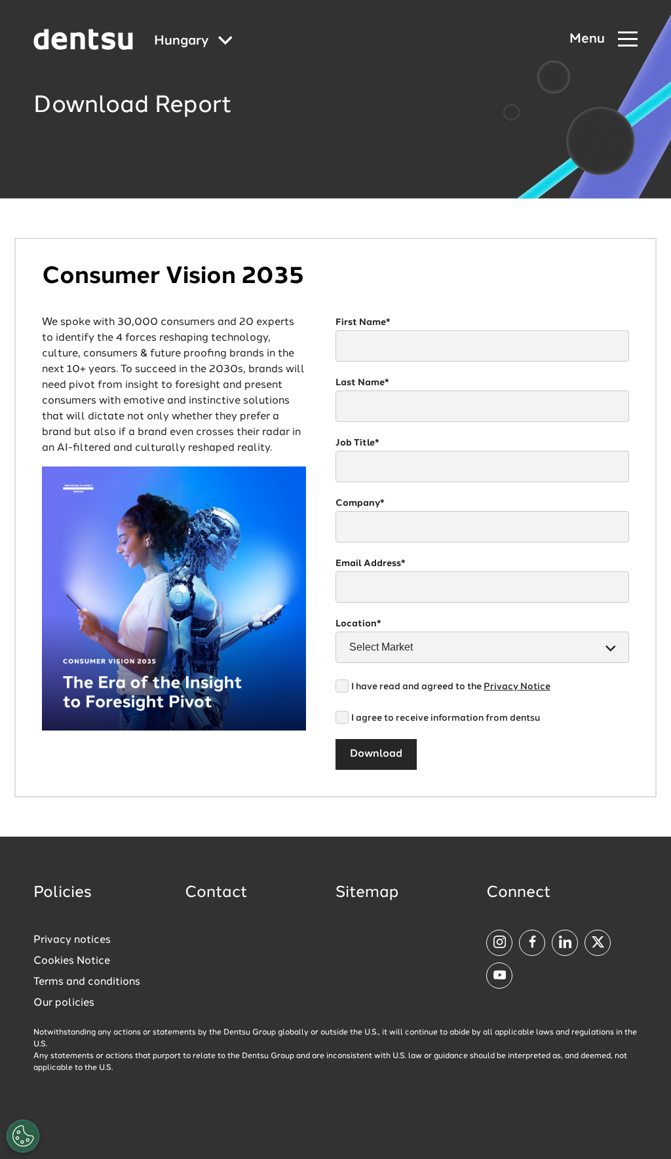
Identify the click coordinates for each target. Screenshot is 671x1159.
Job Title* (357, 442)
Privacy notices (72, 940)
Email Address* (371, 563)
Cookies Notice (71, 961)
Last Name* (362, 382)
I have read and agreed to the (450, 686)
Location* (358, 623)
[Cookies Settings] (23, 1136)
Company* (360, 503)
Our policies (63, 1003)
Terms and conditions (86, 982)
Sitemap (367, 893)
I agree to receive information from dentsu (445, 718)
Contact (216, 893)
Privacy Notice (517, 686)
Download (376, 754)
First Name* (363, 322)
